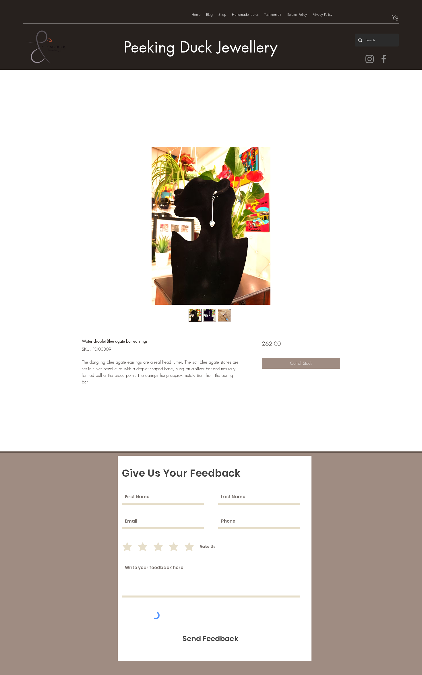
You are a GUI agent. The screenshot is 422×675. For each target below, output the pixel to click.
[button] (395, 18)
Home (87, 125)
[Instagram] (369, 59)
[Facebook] (383, 59)
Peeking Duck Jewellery (200, 47)
